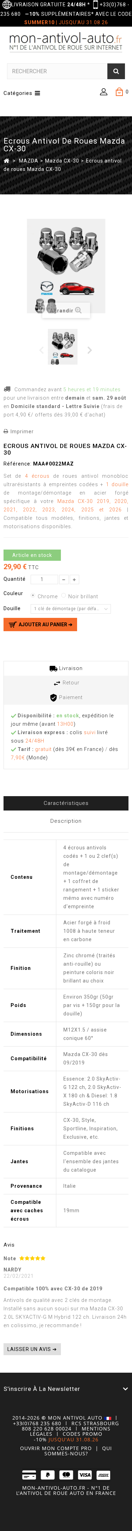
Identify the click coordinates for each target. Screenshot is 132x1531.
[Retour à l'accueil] (7, 160)
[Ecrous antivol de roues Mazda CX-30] (65, 347)
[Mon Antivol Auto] (66, 43)
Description (66, 821)
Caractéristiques (66, 803)
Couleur (14, 593)
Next (90, 350)
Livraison (70, 668)
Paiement (70, 697)
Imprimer (22, 431)
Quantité (15, 579)
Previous (41, 350)
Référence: (18, 464)
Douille (13, 608)
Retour (70, 682)
